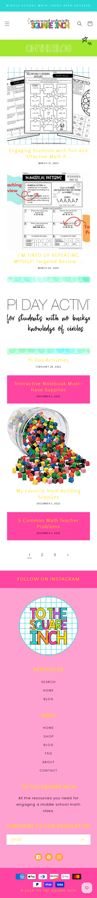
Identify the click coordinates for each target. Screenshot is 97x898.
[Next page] (67, 555)
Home (48, 690)
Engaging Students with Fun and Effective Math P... (48, 153)
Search (48, 682)
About (48, 762)
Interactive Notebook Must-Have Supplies (49, 386)
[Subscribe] (82, 839)
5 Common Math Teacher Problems (48, 523)
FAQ (48, 753)
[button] (7, 24)
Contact (48, 770)
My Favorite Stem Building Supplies (48, 494)
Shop (49, 736)
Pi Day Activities (48, 360)
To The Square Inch (56, 890)
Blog (49, 699)
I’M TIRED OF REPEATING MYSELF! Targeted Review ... (48, 258)
